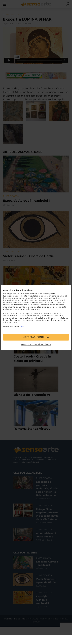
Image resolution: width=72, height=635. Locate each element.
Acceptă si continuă (36, 337)
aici (22, 327)
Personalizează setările (36, 344)
